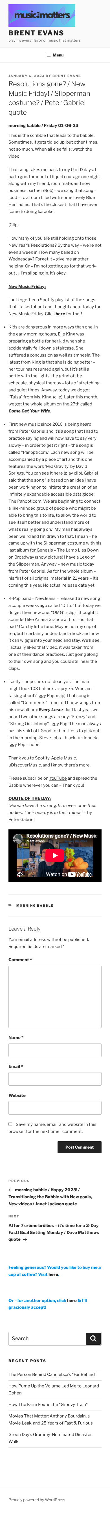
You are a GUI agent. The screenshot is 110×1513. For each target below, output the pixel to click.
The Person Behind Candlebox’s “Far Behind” (52, 1374)
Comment (20, 959)
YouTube (58, 778)
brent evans (36, 33)
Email (15, 1066)
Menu (58, 55)
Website (17, 1095)
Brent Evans (66, 76)
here (60, 313)
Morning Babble (35, 906)
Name (15, 1037)
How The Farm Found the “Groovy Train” (48, 1404)
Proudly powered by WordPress (36, 1499)
